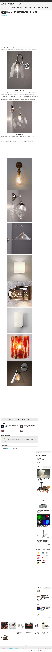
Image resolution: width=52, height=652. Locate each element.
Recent (47, 466)
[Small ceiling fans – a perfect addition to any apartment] (20, 625)
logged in (7, 448)
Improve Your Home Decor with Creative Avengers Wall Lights (45, 608)
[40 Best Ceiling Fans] (12, 625)
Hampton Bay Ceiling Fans (41, 459)
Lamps (13, 7)
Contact (40, 648)
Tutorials (38, 463)
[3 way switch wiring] (4, 625)
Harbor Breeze (39, 458)
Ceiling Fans (37, 7)
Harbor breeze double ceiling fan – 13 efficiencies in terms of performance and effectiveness (43, 494)
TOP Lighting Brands (47, 648)
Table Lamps (38, 462)
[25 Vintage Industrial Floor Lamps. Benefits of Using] (45, 625)
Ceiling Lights (28, 7)
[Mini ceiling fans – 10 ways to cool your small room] (4, 637)
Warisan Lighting (11, 4)
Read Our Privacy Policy (36, 650)
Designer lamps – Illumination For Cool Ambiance (44, 591)
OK (41, 650)
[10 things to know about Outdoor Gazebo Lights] (29, 625)
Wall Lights (19, 7)
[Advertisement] (14, 24)
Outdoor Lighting (46, 7)
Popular (39, 466)
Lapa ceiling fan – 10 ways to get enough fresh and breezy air (45, 614)
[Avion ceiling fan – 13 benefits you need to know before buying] (37, 625)
